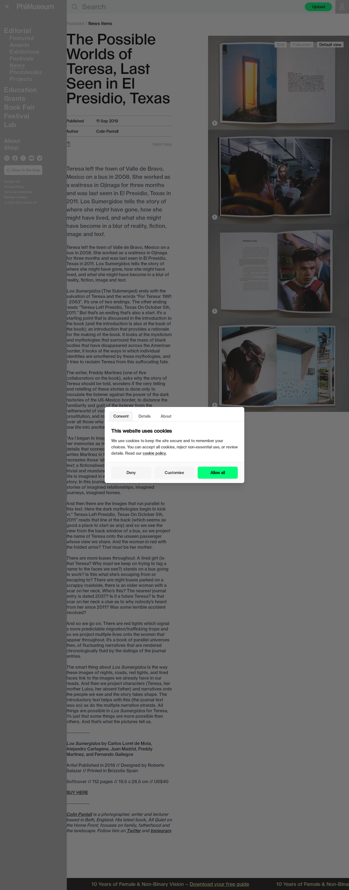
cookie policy (154, 453)
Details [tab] (145, 416)
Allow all (217, 472)
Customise (174, 472)
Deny (131, 472)
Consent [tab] (121, 416)
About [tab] (166, 416)
